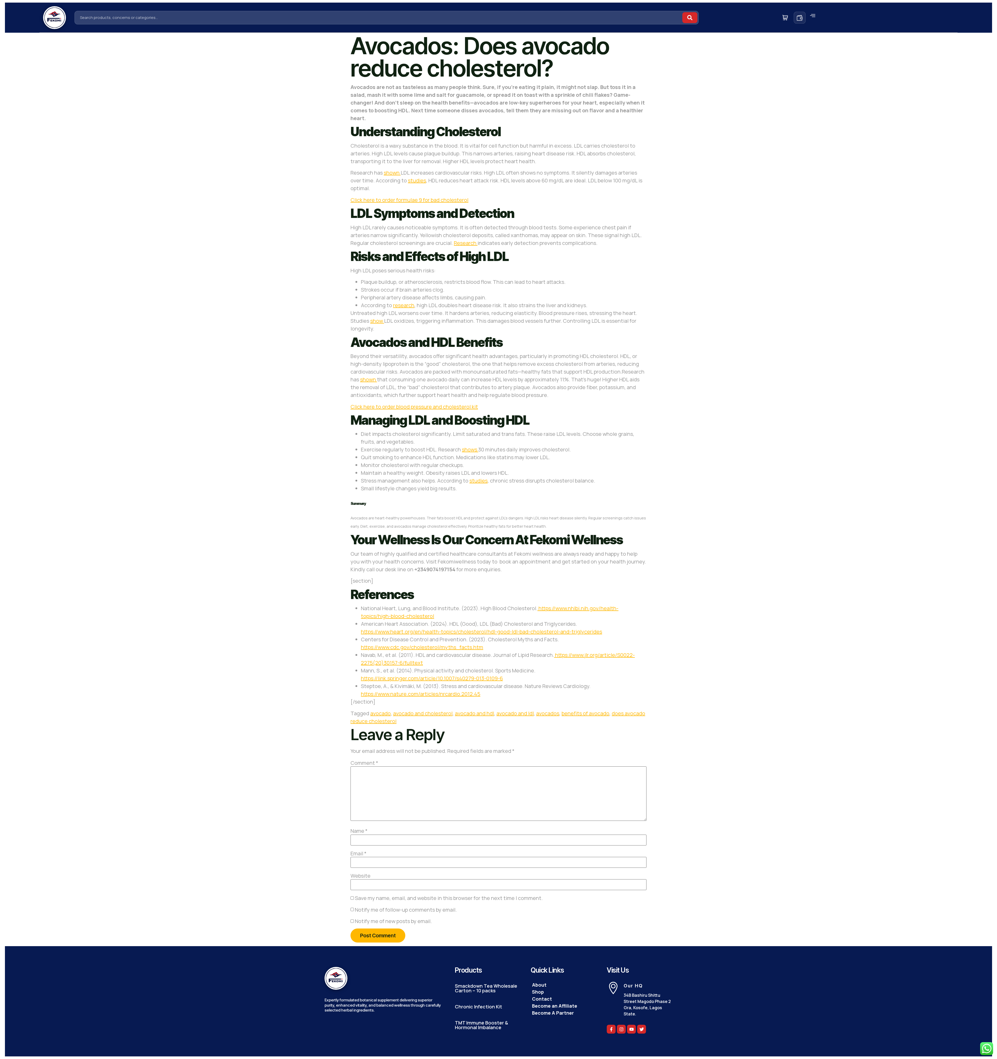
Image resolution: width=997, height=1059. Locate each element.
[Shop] (563, 991)
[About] (563, 984)
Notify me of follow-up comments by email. (406, 909)
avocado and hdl (474, 713)
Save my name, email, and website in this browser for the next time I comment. (449, 898)
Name (359, 831)
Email (359, 853)
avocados (547, 713)
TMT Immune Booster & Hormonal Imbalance (481, 1025)
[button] (812, 16)
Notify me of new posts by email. (393, 921)
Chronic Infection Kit (478, 1006)
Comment (364, 763)
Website (360, 875)
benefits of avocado (585, 713)
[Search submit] (689, 17)
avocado (380, 713)
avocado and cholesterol (423, 713)
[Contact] (563, 998)
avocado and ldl (515, 713)
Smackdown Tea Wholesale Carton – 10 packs (486, 988)
